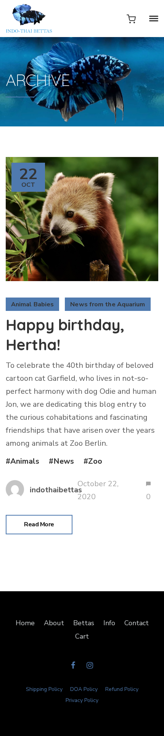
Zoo (95, 461)
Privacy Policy (82, 700)
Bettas (83, 623)
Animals (24, 461)
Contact (136, 623)
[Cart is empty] (131, 18)
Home (25, 623)
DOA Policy (84, 689)
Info (109, 623)
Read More (39, 524)
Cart (82, 636)
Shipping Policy (44, 689)
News (63, 461)
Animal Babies (32, 304)
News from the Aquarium (107, 304)
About (54, 623)
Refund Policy (121, 689)
